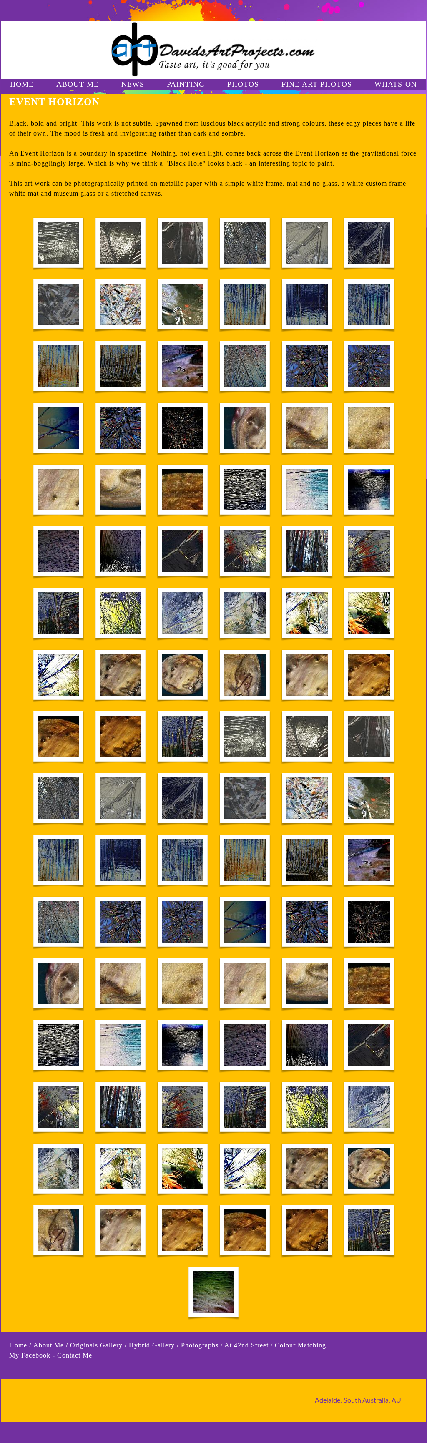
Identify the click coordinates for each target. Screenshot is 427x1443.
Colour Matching (300, 1345)
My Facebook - (32, 1355)
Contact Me (74, 1355)
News (132, 84)
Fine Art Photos (316, 84)
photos (243, 84)
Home (22, 84)
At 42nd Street (246, 1345)
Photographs (200, 1345)
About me (77, 84)
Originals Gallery (96, 1345)
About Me (49, 1345)
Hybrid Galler (150, 1345)
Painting (186, 84)
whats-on (395, 84)
